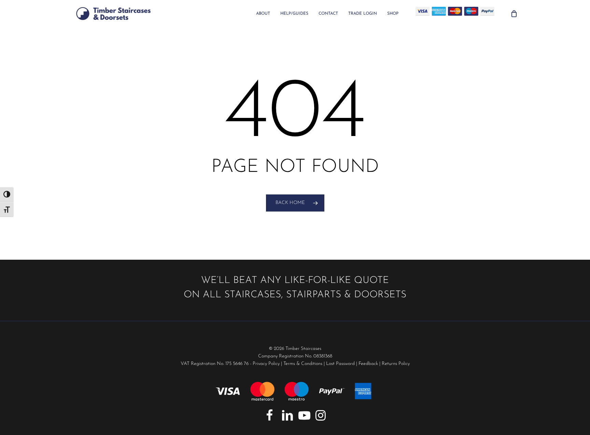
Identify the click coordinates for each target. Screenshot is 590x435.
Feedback (368, 363)
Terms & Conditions (302, 363)
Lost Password (340, 363)
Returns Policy (396, 363)
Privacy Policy (266, 363)
